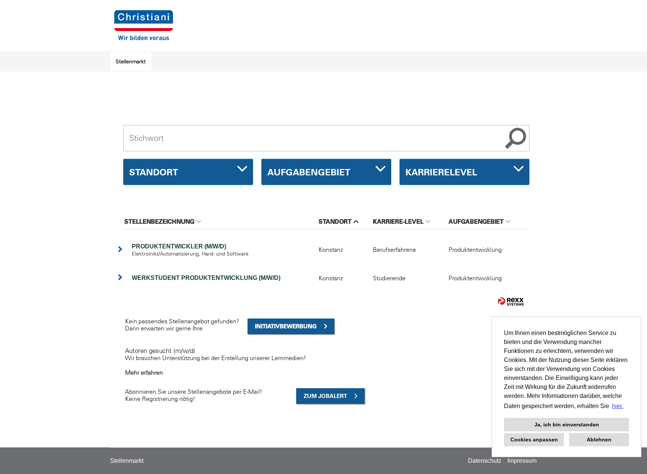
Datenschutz (484, 461)
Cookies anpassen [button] (534, 440)
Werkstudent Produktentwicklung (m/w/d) (206, 278)
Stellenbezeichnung (159, 221)
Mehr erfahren (144, 372)
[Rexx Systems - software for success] (511, 301)
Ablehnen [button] (599, 440)
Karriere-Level (398, 221)
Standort (335, 221)
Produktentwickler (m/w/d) (179, 246)
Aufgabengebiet (476, 221)
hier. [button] (617, 406)
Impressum (522, 461)
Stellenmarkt (131, 61)
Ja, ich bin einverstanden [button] (566, 425)
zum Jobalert (325, 395)
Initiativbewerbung (286, 326)
